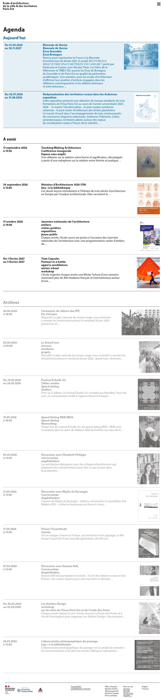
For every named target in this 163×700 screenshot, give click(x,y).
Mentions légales (112, 693)
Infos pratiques (111, 696)
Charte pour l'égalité (128, 695)
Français (145, 689)
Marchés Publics (111, 689)
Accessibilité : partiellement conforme (80, 688)
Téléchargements (112, 691)
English (145, 687)
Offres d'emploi (111, 687)
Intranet (126, 689)
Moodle (126, 691)
